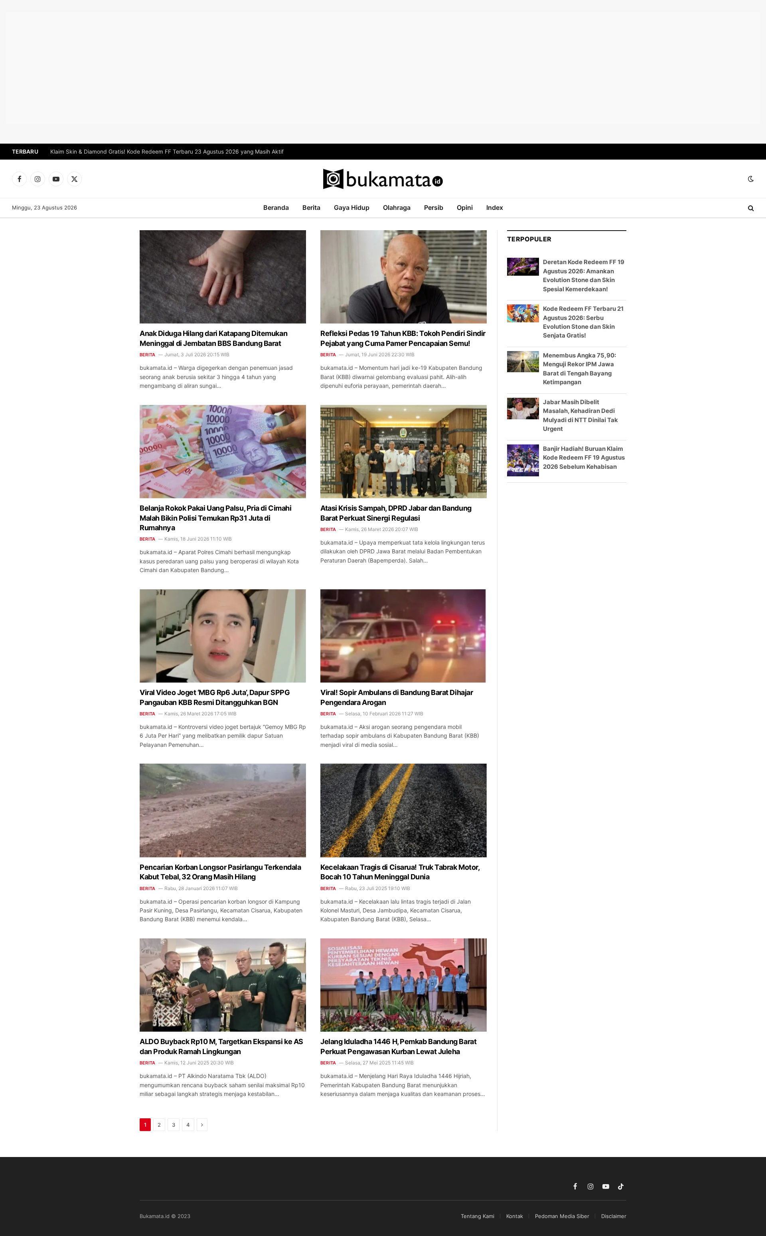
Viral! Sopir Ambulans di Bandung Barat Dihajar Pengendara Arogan (396, 697)
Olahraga (397, 207)
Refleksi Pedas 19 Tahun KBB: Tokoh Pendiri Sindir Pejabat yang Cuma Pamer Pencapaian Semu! (403, 338)
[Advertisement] (383, 68)
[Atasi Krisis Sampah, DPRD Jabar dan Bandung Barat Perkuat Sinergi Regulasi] (403, 451)
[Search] (750, 208)
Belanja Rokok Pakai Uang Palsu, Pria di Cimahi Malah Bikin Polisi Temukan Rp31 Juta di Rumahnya (215, 518)
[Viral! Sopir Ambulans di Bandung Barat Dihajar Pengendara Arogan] (403, 636)
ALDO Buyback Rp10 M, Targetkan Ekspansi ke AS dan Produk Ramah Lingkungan (221, 1046)
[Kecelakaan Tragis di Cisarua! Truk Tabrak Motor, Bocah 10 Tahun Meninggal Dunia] (403, 810)
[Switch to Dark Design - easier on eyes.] (750, 179)
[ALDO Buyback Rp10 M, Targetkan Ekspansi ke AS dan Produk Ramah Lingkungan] (223, 985)
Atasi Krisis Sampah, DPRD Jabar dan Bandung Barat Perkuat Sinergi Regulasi (396, 513)
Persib (433, 207)
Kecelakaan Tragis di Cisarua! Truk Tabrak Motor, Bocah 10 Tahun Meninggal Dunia (399, 872)
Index (494, 207)
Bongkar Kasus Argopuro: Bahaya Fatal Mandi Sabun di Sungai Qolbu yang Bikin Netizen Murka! (174, 151)
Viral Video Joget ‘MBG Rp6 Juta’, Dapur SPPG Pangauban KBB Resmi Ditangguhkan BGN (215, 697)
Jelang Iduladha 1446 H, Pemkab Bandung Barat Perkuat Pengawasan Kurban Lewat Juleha (398, 1046)
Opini (465, 207)
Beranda (276, 207)
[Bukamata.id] (383, 179)
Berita (311, 207)
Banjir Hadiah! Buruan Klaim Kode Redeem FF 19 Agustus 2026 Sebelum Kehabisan (584, 457)
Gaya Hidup (351, 207)
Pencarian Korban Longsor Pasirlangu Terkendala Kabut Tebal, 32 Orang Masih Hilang (220, 872)
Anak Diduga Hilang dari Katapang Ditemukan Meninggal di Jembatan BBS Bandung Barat (213, 338)
